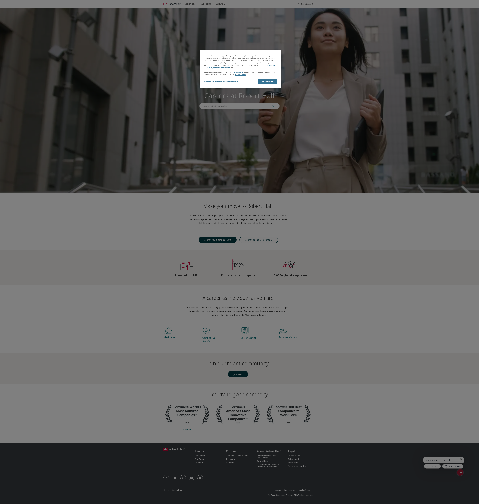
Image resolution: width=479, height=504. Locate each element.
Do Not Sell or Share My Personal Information (221, 82)
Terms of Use (238, 72)
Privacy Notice (240, 75)
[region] (240, 69)
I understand (267, 81)
